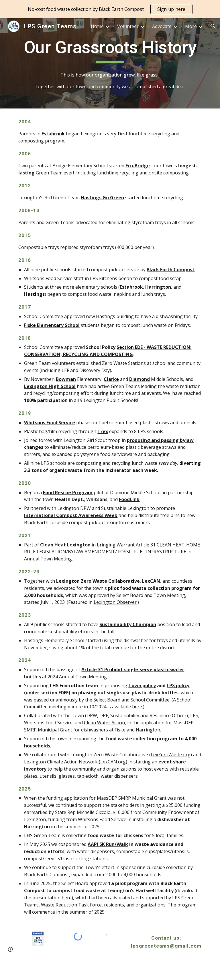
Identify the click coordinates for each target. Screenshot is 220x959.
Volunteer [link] (128, 26)
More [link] (191, 26)
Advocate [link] (162, 26)
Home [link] (97, 26)
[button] (213, 26)
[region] (110, 9)
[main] (110, 50)
